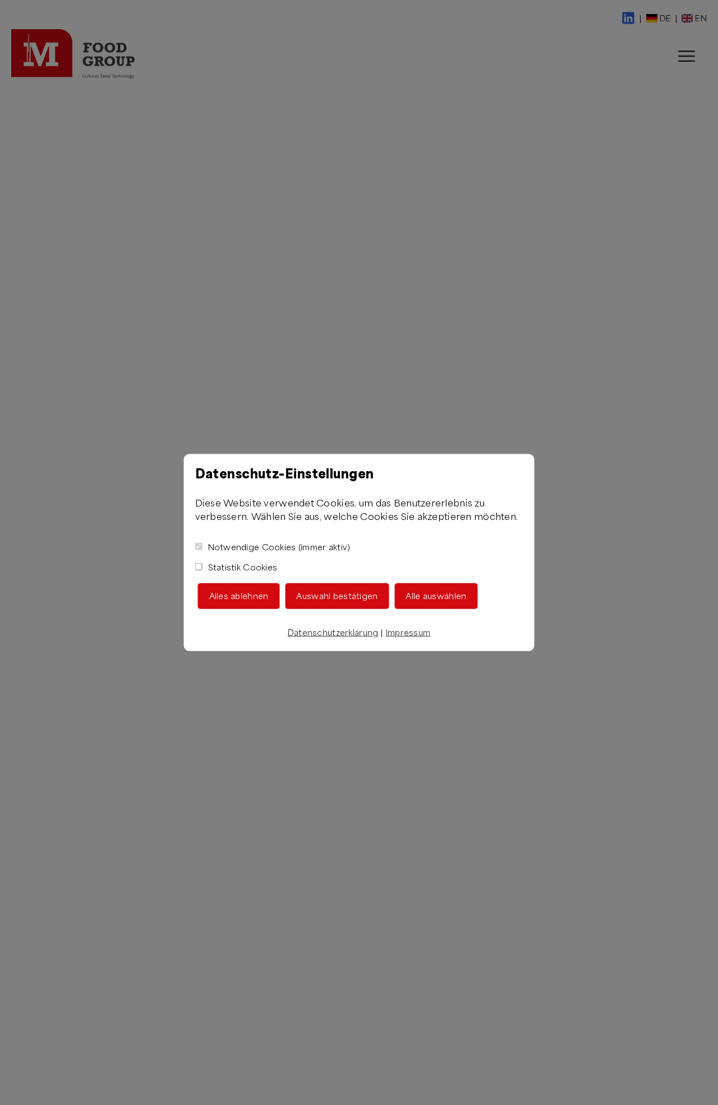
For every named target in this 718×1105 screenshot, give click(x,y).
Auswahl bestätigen (337, 595)
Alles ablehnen (239, 595)
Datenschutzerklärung (333, 632)
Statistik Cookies (243, 567)
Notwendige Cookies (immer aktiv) (279, 546)
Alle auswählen (436, 595)
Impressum (408, 632)
